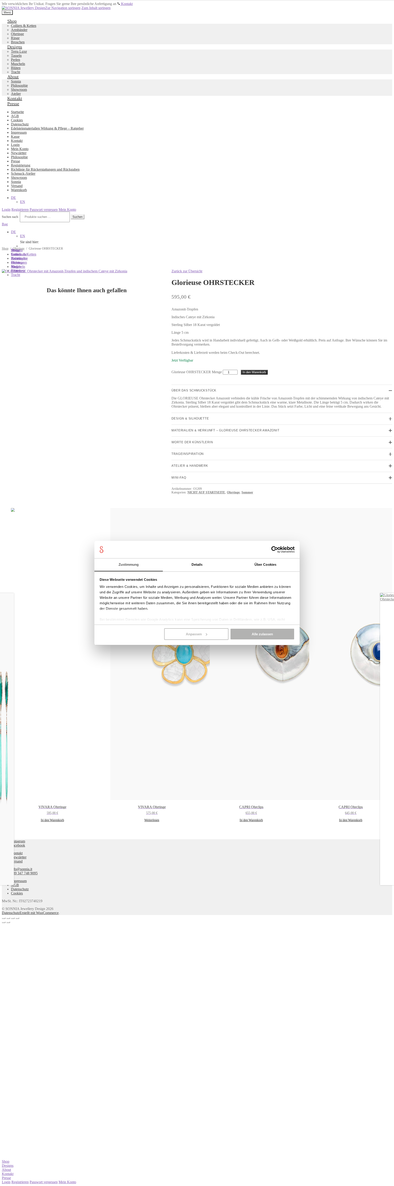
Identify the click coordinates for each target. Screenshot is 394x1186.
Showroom (19, 262)
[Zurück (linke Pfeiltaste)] (3, 922)
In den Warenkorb (254, 372)
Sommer (247, 492)
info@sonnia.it (21, 869)
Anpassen (194, 634)
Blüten (16, 271)
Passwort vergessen (44, 1182)
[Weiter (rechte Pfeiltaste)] (8, 922)
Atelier (16, 266)
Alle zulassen (262, 634)
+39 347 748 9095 (24, 873)
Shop (5, 1161)
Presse (6, 1178)
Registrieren (20, 1182)
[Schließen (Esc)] (17, 918)
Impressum (19, 881)
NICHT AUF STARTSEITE (206, 492)
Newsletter (18, 857)
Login (6, 1182)
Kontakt (17, 853)
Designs (7, 1166)
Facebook (18, 845)
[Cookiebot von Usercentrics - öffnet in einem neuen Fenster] (275, 549)
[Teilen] (13, 918)
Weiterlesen (151, 820)
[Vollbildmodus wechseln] (8, 918)
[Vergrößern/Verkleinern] (3, 918)
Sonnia (16, 254)
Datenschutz (20, 889)
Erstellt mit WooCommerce (39, 913)
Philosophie (19, 258)
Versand (17, 861)
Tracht (15, 275)
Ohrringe (233, 492)
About (6, 1170)
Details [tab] (197, 564)
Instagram (18, 841)
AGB (15, 885)
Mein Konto (67, 1182)
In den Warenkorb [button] (52, 820)
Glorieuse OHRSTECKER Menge (196, 372)
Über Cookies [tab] (265, 564)
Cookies (17, 893)
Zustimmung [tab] (129, 564)
